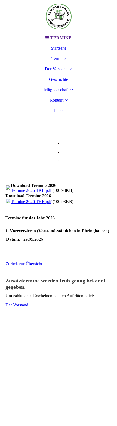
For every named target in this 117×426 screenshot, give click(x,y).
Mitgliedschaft (56, 89)
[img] (58, 16)
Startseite (58, 48)
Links (58, 110)
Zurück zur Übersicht (23, 263)
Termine (58, 58)
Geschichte (58, 79)
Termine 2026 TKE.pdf (31, 190)
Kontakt (56, 100)
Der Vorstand (56, 69)
